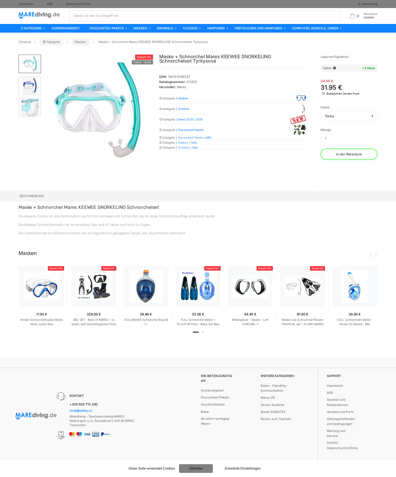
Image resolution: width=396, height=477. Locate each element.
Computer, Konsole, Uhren (315, 28)
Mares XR (268, 398)
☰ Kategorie (31, 28)
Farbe (325, 107)
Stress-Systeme (272, 405)
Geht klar (196, 468)
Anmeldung (369, 4)
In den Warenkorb (349, 154)
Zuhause (25, 42)
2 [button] (202, 332)
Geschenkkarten (213, 404)
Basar (205, 412)
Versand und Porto (78, 4)
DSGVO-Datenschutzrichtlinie (342, 445)
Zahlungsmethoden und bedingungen (341, 421)
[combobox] (205, 16)
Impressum (26, 4)
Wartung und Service (336, 433)
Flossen (190, 28)
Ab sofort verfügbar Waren (215, 421)
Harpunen (216, 28)
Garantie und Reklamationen (337, 402)
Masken (140, 28)
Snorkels (165, 28)
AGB (50, 4)
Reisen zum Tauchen (276, 419)
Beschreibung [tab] (32, 196)
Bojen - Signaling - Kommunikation (274, 388)
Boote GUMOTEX (273, 412)
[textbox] (205, 16)
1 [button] (196, 332)
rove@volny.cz (81, 410)
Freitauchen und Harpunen (258, 28)
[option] (97, 111)
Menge (326, 130)
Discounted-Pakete (107, 28)
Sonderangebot (66, 28)
